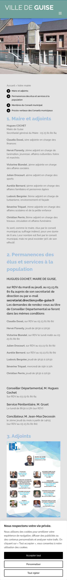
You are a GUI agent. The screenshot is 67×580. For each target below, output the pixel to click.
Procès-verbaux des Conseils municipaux (32, 110)
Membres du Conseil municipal (27, 105)
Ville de (29, 7)
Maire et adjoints (20, 91)
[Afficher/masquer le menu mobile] (60, 13)
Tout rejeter (33, 573)
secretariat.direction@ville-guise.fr (30, 300)
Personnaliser (33, 564)
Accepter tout (33, 555)
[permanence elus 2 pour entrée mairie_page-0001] (33, 442)
